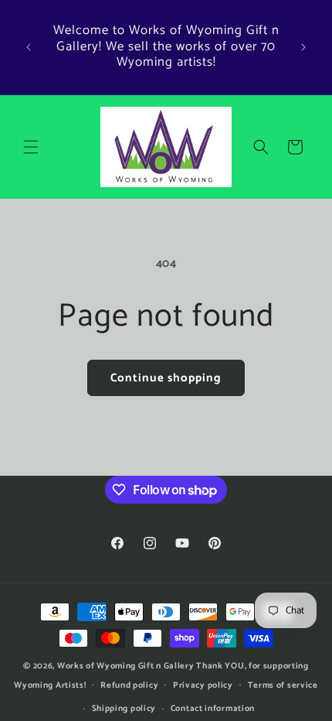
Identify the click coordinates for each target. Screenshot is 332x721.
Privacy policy (203, 685)
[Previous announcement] (29, 47)
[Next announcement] (303, 47)
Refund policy (129, 685)
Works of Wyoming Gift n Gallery (126, 666)
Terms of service (283, 685)
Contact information (213, 709)
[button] (31, 147)
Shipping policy (124, 709)
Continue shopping (166, 378)
